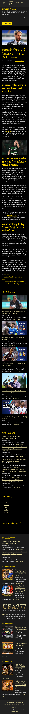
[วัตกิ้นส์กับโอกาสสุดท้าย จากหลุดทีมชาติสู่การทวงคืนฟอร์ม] (14, 354)
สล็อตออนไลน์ (7, 704)
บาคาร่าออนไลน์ (10, 702)
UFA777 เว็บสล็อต (12, 216)
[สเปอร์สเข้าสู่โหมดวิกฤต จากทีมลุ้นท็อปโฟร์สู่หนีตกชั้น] (14, 407)
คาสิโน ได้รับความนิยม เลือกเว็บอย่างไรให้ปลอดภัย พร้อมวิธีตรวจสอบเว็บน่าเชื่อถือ (20, 684)
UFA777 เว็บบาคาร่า (10, 9)
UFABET (23, 704)
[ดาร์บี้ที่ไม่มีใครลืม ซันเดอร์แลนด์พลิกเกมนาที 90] (14, 328)
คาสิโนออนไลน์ (15, 704)
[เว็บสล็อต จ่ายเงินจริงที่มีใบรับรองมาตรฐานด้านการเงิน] (7, 632)
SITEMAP (14, 707)
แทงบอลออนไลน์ (19, 702)
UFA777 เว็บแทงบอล (11, 3)
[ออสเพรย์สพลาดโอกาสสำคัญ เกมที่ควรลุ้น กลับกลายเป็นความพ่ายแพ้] (14, 302)
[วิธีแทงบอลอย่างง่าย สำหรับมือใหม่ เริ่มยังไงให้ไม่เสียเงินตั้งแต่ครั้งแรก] (7, 575)
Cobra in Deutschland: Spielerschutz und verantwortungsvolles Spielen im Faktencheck (14, 448)
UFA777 (4, 614)
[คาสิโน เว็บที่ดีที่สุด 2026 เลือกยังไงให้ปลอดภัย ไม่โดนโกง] (7, 670)
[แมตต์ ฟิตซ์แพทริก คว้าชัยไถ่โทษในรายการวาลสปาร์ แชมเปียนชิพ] (14, 381)
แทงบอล (6, 505)
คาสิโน (6, 510)
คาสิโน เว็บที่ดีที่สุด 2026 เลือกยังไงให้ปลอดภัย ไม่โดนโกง (20, 667)
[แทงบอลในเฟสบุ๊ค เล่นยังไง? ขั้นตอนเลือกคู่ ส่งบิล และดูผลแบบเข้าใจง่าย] (7, 591)
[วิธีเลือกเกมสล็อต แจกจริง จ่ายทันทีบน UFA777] (7, 648)
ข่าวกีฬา (6, 275)
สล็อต (6, 507)
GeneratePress (15, 711)
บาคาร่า (6, 502)
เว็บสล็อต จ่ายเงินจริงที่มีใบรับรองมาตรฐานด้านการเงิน (21, 629)
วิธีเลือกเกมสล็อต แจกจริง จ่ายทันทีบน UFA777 (21, 645)
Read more (16, 319)
